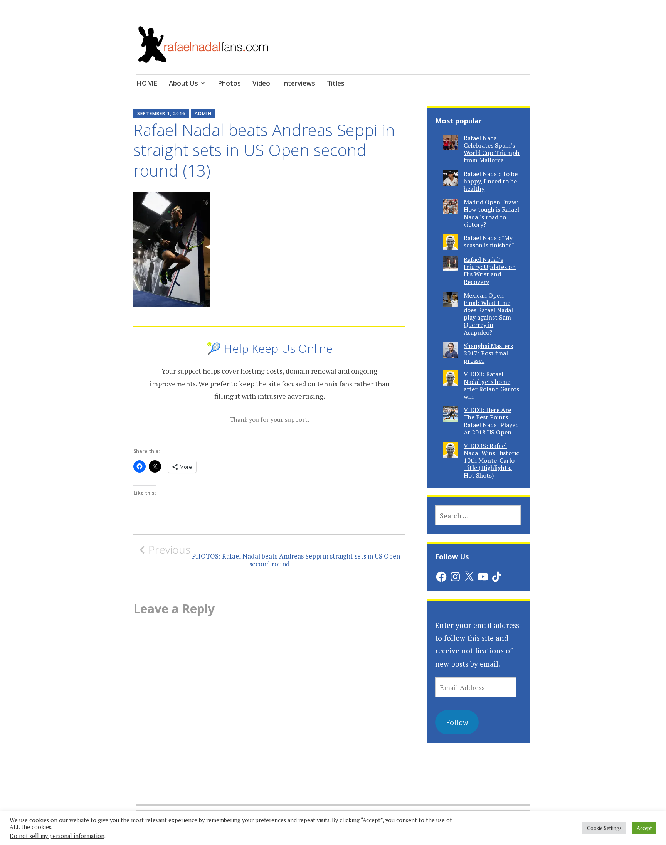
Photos (229, 83)
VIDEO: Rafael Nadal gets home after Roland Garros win (491, 385)
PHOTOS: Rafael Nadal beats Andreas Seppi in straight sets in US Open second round (274, 555)
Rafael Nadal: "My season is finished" (489, 241)
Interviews (298, 83)
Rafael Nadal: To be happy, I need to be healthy (491, 181)
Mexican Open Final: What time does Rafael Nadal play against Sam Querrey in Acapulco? (488, 314)
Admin (203, 113)
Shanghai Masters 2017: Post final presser (488, 353)
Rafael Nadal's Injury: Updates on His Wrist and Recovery (490, 270)
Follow (457, 722)
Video (261, 83)
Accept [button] (644, 828)
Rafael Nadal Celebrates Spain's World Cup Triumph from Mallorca (492, 149)
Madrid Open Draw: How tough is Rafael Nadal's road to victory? (491, 213)
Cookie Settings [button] (604, 828)
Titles (336, 83)
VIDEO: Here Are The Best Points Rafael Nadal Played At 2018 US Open (491, 421)
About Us (183, 83)
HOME (146, 83)
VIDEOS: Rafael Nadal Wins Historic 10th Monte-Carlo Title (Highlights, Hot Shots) (491, 460)
